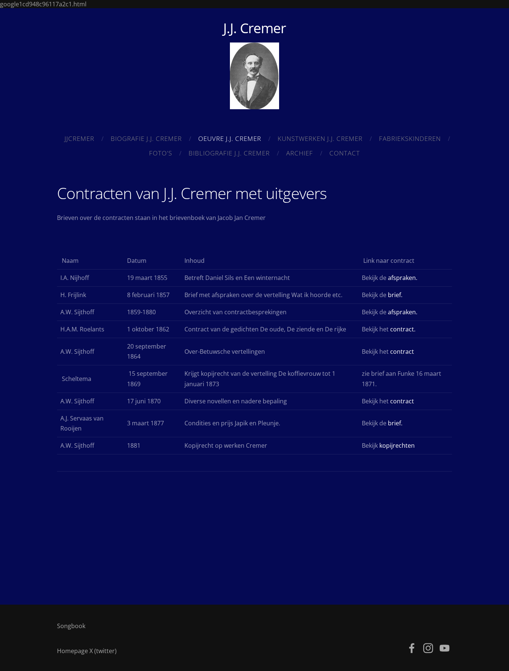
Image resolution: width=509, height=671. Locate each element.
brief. (395, 295)
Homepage (72, 651)
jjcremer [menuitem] (79, 138)
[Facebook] (411, 648)
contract (402, 351)
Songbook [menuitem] (71, 626)
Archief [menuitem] (299, 153)
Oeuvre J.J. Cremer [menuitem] (229, 138)
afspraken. (402, 278)
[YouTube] (444, 648)
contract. (402, 329)
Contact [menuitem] (344, 153)
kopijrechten (397, 445)
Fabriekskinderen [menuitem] (410, 138)
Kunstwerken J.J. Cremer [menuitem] (320, 138)
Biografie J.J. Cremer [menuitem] (146, 138)
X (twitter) (103, 651)
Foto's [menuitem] (160, 153)
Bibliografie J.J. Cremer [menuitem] (229, 153)
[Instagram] (428, 648)
